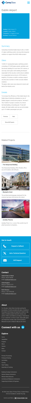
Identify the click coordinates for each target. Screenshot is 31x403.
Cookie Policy (24, 391)
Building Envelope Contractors (9, 372)
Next (13, 116)
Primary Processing (7, 355)
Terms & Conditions (11, 393)
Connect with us (11, 327)
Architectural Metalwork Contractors (11, 379)
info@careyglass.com (10, 279)
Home (3, 337)
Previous (5, 116)
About (3, 344)
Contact (4, 351)
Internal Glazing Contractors (9, 374)
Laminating (4, 360)
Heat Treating (5, 365)
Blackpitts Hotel (7, 192)
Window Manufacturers (8, 376)
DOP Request (17, 260)
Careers (3, 346)
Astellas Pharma (8, 220)
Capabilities (4, 339)
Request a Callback (17, 246)
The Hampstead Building (10, 164)
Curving (3, 362)
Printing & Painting (6, 358)
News (3, 348)
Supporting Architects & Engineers (10, 381)
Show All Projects (9, 122)
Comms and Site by (9, 398)
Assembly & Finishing (7, 367)
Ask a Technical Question (17, 253)
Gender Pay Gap (21, 393)
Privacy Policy (17, 391)
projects (4, 341)
